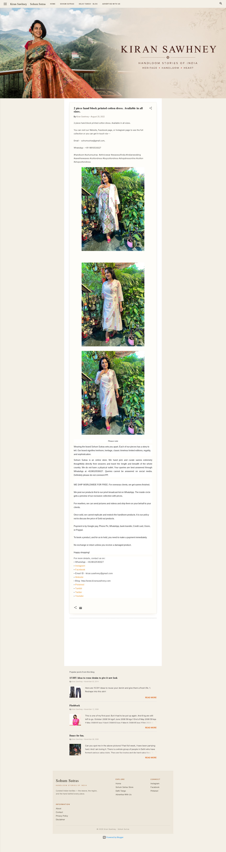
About (58, 808)
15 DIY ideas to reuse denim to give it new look (93, 677)
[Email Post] (80, 609)
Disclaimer (60, 819)
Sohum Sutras (38, 4)
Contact (59, 812)
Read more (151, 697)
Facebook (80, 569)
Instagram (80, 566)
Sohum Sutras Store (124, 787)
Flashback (74, 705)
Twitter (78, 592)
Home (52, 4)
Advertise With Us (124, 794)
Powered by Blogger (114, 837)
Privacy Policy (62, 816)
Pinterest (79, 585)
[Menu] (5, 4)
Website (79, 577)
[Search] (220, 4)
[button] (150, 109)
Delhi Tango (121, 791)
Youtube (79, 596)
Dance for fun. (76, 735)
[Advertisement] (213, 137)
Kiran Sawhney (18, 4)
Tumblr (78, 588)
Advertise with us (111, 4)
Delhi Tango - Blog (88, 4)
